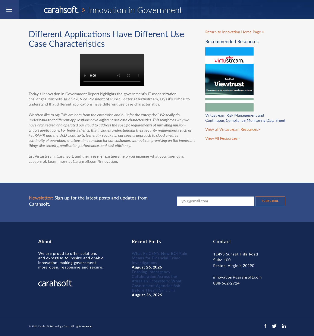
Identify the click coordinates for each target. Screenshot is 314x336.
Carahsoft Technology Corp (53, 326)
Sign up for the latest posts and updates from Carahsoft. (88, 201)
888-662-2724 (226, 283)
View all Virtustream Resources (231, 130)
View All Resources (221, 139)
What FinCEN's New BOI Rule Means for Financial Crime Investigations (159, 258)
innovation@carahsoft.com (237, 277)
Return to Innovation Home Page (233, 32)
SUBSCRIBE (270, 201)
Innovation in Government (131, 10)
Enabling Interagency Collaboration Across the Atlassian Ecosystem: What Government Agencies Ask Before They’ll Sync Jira (156, 281)
